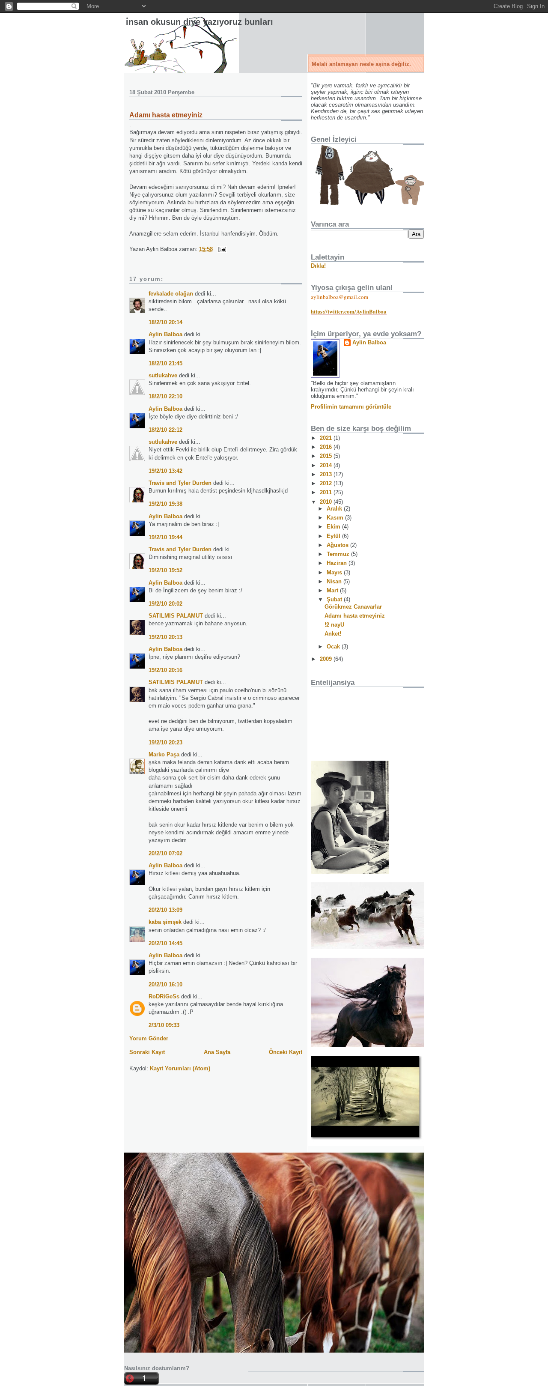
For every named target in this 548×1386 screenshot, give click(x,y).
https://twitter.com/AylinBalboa (349, 311)
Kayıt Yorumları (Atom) (180, 1068)
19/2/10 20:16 (165, 670)
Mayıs (335, 572)
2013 (327, 474)
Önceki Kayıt (285, 1052)
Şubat (335, 599)
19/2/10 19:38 (165, 504)
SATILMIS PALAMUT (176, 615)
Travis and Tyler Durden (180, 483)
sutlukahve (163, 375)
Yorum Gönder (148, 1038)
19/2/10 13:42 (165, 471)
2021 (327, 438)
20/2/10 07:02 (165, 853)
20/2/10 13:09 (165, 910)
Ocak (334, 646)
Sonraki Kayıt (147, 1052)
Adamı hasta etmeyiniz (166, 115)
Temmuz (339, 554)
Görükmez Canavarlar (353, 606)
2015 (327, 456)
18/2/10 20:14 (165, 322)
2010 (327, 502)
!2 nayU (334, 624)
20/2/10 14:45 (165, 943)
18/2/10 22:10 (165, 396)
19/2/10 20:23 (165, 742)
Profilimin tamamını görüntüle (351, 406)
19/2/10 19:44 (165, 537)
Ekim (334, 526)
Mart (333, 590)
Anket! (333, 633)
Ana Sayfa (217, 1052)
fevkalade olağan (171, 293)
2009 (327, 659)
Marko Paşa (164, 754)
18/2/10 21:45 (165, 363)
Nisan (335, 581)
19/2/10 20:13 (165, 637)
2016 (327, 447)
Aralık (335, 508)
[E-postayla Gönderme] (220, 249)
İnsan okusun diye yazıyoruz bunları (199, 22)
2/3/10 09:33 (164, 1025)
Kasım (336, 517)
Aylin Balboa (165, 334)
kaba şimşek (165, 922)
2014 (327, 465)
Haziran (337, 563)
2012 (327, 483)
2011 (327, 492)
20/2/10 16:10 (165, 984)
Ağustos (338, 545)
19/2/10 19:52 (165, 570)
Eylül (334, 536)
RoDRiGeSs (164, 996)
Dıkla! (318, 266)
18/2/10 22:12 (165, 430)
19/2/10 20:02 (165, 603)
